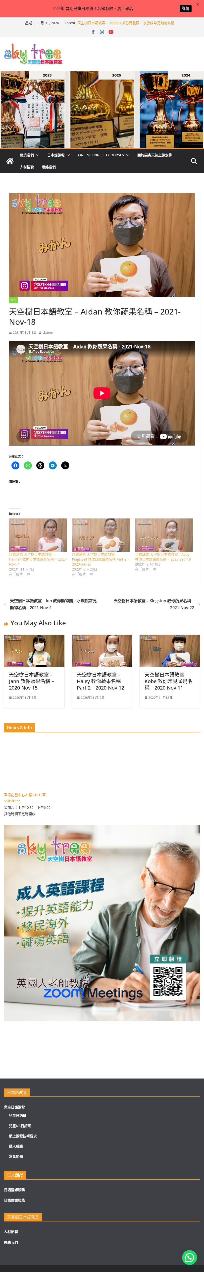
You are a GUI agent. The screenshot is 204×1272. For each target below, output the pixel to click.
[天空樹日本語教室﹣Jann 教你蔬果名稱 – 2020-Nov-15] (34, 638)
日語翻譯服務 (14, 1189)
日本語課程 (56, 155)
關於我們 (27, 155)
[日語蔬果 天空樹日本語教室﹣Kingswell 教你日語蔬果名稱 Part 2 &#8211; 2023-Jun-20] (101, 535)
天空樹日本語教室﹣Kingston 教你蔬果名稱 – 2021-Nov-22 (154, 604)
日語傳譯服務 (14, 1200)
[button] (36, 155)
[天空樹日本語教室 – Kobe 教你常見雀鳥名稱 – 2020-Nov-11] (170, 638)
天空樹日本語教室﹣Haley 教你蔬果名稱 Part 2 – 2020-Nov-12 (100, 681)
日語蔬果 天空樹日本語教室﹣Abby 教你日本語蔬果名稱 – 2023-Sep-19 (163, 557)
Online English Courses (101, 155)
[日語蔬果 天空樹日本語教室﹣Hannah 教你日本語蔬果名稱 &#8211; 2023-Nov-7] (38, 535)
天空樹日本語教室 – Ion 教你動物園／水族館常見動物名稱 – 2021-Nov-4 (53, 604)
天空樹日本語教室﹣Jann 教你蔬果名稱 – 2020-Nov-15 (31, 681)
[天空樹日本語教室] (10, 161)
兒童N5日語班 (20, 1125)
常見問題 (16, 1156)
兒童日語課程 (14, 1107)
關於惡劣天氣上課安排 (154, 155)
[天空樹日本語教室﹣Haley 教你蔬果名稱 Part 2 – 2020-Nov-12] (102, 638)
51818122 (12, 801)
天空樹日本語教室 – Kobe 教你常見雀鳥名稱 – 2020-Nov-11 (169, 681)
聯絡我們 (49, 167)
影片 (13, 300)
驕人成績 (16, 1146)
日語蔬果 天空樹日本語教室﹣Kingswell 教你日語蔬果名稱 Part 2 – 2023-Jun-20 (100, 559)
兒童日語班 (17, 1115)
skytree (48, 332)
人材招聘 (27, 167)
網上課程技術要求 (23, 1136)
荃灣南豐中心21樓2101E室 (25, 794)
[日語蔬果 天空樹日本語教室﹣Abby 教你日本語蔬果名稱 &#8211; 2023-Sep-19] (164, 535)
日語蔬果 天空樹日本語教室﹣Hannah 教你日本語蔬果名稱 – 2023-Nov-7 (38, 559)
